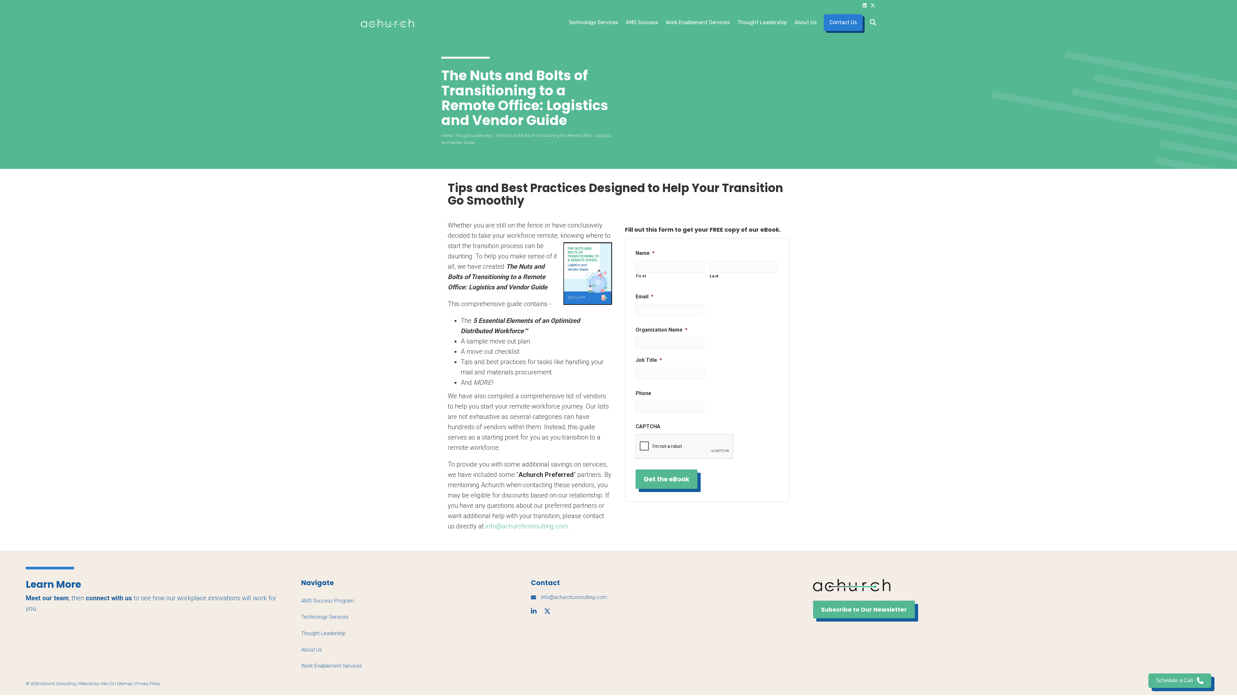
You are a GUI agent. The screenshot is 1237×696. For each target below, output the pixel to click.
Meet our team (47, 598)
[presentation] (685, 446)
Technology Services (593, 22)
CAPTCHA (648, 426)
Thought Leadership (762, 22)
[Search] (871, 22)
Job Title (649, 360)
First (641, 276)
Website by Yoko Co (96, 683)
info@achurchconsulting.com (526, 526)
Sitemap (124, 683)
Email (644, 297)
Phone (643, 393)
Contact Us (843, 22)
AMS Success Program (327, 601)
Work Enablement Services (698, 22)
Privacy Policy (147, 683)
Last (714, 276)
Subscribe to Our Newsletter (864, 609)
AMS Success (642, 22)
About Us (805, 22)
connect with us (109, 598)
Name (645, 253)
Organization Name (661, 330)
